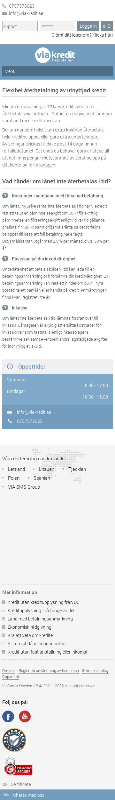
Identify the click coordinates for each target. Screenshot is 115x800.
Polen (13, 478)
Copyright (10, 676)
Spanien (42, 478)
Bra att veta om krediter (31, 635)
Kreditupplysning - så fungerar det (41, 610)
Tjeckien (77, 469)
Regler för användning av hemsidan (49, 670)
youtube (25, 716)
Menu (10, 71)
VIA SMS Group (24, 487)
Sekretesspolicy (95, 670)
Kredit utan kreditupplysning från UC (44, 602)
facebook (8, 716)
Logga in (88, 26)
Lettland (16, 469)
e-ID (107, 26)
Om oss (8, 670)
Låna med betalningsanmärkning (40, 619)
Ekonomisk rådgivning (29, 627)
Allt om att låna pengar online (36, 644)
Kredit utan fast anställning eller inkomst (48, 652)
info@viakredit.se (26, 13)
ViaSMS (57, 55)
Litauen (46, 469)
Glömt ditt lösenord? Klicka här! (82, 35)
